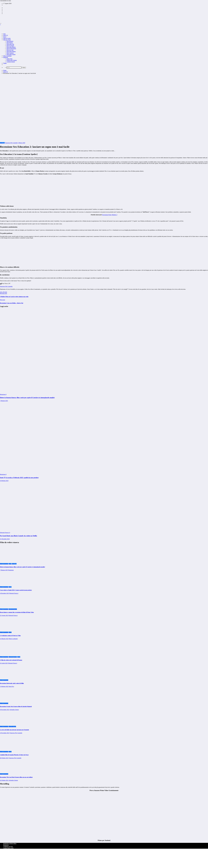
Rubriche (5, 57)
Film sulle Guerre (10, 54)
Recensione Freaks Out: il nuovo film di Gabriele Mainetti (16, 706)
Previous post (3, 293)
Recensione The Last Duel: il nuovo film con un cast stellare (16, 777)
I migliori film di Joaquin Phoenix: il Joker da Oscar (14, 754)
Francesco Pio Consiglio (11, 142)
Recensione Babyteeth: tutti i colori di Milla (12, 683)
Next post (2, 299)
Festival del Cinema (11, 60)
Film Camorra (10, 53)
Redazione (3, 394)
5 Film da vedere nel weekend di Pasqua (11, 660)
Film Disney (9, 42)
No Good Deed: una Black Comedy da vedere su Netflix (18, 536)
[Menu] (0, 23)
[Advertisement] (104, 86)
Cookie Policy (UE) (8, 848)
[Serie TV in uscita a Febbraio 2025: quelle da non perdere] (57, 471)
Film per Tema (7, 39)
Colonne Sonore (10, 61)
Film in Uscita (6, 38)
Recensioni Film (13, 609)
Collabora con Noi (8, 846)
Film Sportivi (9, 41)
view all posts (3, 292)
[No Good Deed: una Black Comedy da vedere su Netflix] (49, 529)
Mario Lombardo (13, 638)
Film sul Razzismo (11, 48)
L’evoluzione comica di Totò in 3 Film (10, 635)
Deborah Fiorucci (4, 532)
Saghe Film (9, 58)
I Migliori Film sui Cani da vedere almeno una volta (14, 296)
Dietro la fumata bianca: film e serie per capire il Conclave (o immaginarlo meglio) (27, 397)
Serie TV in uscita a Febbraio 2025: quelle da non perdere (19, 477)
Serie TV (5, 35)
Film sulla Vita (10, 44)
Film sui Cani (9, 50)
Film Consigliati (7, 56)
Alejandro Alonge (14, 709)
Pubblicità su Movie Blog (9, 843)
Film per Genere (13, 657)
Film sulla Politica (11, 51)
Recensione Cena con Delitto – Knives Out (11, 303)
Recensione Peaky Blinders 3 (109, 214)
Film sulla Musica (11, 47)
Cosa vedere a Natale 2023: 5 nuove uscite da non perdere (16, 590)
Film (4, 34)
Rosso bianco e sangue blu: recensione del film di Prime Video (17, 612)
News (4, 36)
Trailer (5, 63)
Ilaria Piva (11, 686)
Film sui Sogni (10, 45)
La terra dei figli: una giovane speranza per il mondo (14, 729)
